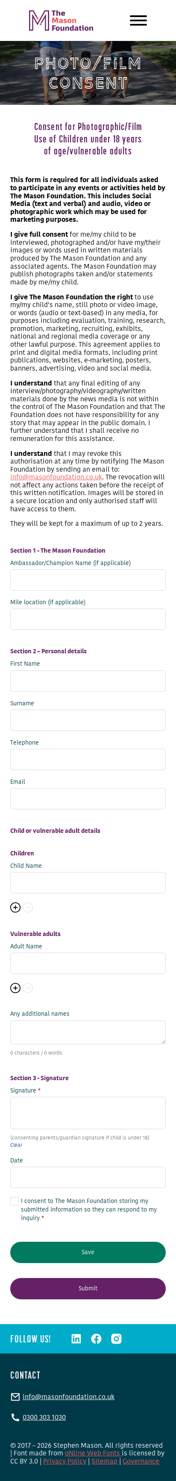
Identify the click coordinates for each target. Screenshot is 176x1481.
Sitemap (104, 1461)
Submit (88, 1288)
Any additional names (40, 1014)
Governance (141, 1461)
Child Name (26, 866)
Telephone (24, 743)
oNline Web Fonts (93, 1453)
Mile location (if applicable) (47, 603)
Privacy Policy (64, 1461)
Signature (25, 1091)
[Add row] (15, 907)
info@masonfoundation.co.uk (56, 476)
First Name (25, 664)
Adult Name (26, 947)
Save (88, 1252)
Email (17, 782)
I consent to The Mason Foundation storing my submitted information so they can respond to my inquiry (89, 1209)
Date (16, 1161)
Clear (16, 1145)
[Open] (138, 20)
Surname (22, 704)
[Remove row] (28, 907)
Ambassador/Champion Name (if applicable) (70, 563)
